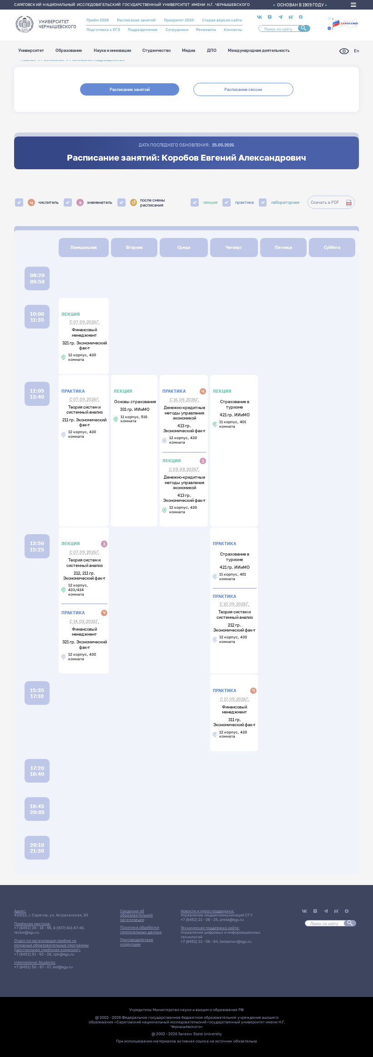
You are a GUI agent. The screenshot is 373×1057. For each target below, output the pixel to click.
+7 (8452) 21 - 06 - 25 (199, 919)
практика (244, 202)
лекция (210, 202)
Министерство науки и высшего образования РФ (198, 1009)
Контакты (233, 29)
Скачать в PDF (325, 202)
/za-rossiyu (345, 23)
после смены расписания (148, 202)
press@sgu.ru (232, 919)
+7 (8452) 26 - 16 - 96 (32, 928)
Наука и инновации (112, 50)
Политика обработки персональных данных (141, 929)
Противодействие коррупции (136, 941)
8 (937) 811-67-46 (68, 928)
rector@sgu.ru (26, 932)
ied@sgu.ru (63, 967)
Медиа (188, 50)
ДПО (212, 50)
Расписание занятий (136, 20)
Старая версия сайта (222, 20)
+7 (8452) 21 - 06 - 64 (199, 941)
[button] (329, 18)
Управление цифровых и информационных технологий (221, 934)
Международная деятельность (259, 50)
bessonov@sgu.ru (236, 941)
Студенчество (156, 50)
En (356, 50)
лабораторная (285, 202)
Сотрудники (177, 29)
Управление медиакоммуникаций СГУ (216, 915)
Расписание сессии (243, 89)
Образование (68, 50)
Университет (31, 50)
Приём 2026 (97, 20)
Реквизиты (206, 29)
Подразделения (142, 29)
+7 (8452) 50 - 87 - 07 (32, 967)
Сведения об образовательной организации (136, 915)
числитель (44, 202)
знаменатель (95, 202)
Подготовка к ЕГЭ (103, 29)
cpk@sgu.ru (63, 954)
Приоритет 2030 (179, 20)
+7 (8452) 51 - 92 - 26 (32, 954)
